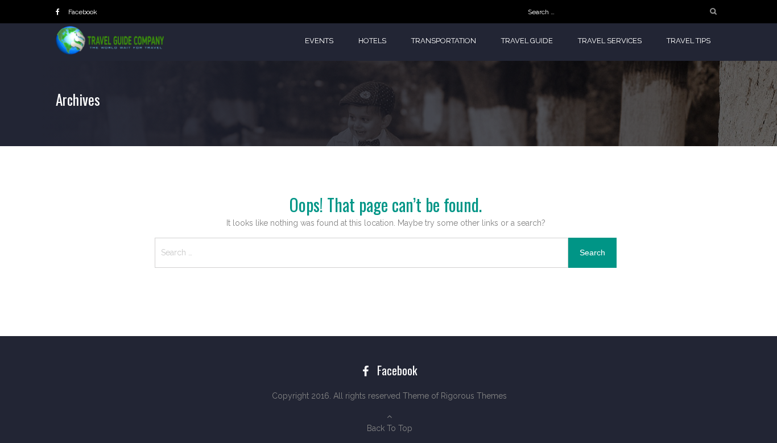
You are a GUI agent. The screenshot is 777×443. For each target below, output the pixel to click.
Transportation (443, 40)
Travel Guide (527, 40)
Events (319, 40)
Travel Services (610, 40)
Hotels (372, 40)
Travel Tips (688, 40)
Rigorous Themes (474, 395)
